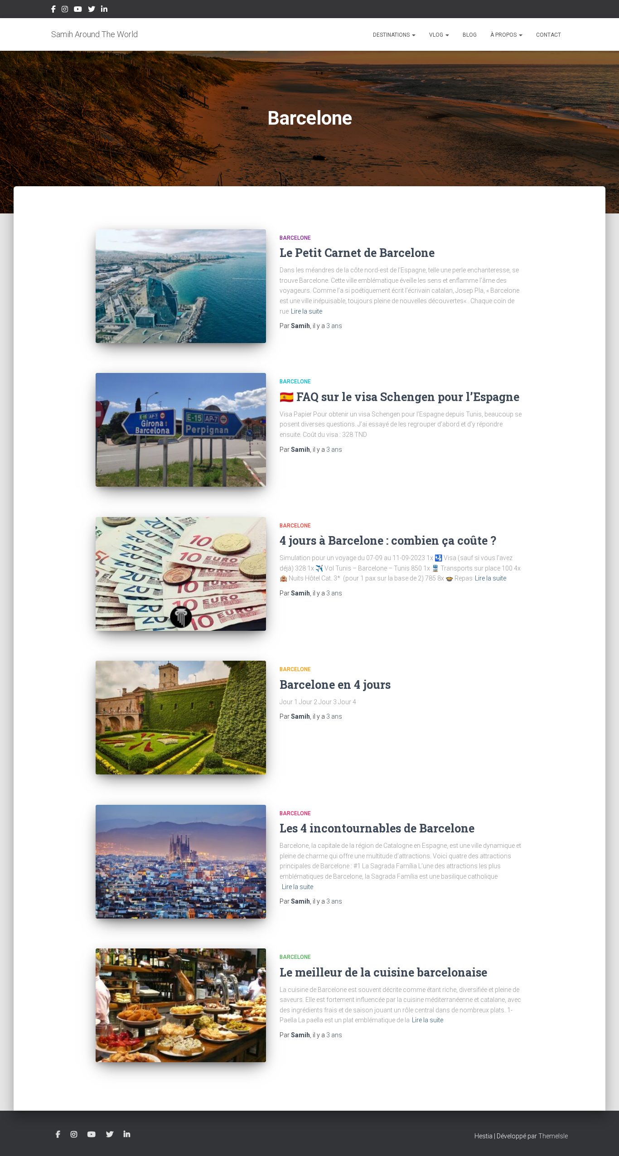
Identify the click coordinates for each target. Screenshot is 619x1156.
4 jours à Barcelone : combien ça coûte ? (388, 540)
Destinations (392, 35)
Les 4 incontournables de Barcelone (377, 828)
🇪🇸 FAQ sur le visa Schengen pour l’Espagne (399, 396)
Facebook (53, 10)
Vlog (437, 35)
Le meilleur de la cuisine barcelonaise (383, 972)
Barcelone (295, 238)
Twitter (91, 10)
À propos (504, 35)
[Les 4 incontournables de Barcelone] (181, 862)
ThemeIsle (553, 1136)
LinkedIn (104, 10)
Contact (548, 35)
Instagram (65, 10)
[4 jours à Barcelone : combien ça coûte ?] (181, 574)
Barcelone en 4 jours (335, 684)
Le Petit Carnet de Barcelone (357, 252)
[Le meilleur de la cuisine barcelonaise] (181, 1005)
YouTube (78, 10)
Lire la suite (306, 311)
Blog (470, 35)
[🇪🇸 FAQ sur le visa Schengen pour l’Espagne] (181, 430)
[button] (413, 35)
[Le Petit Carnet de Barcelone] (181, 286)
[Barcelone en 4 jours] (181, 717)
